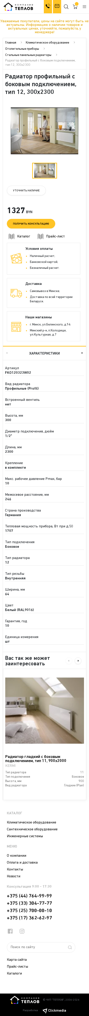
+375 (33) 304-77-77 (29, 903)
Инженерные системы (25, 836)
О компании (16, 856)
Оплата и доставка (22, 863)
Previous (6, 353)
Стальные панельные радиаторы (28, 55)
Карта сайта (17, 960)
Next (82, 353)
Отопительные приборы (22, 49)
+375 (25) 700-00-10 (29, 910)
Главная (10, 42)
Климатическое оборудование (47, 42)
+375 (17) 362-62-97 (29, 918)
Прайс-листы (17, 967)
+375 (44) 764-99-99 (29, 896)
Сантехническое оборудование (32, 829)
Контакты (15, 869)
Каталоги (14, 973)
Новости (13, 876)
